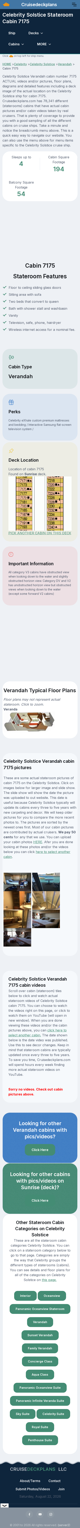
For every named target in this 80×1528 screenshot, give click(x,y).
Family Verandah (40, 1348)
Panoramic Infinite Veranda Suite (40, 1400)
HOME (6, 64)
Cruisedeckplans (38, 4)
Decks (34, 33)
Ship (11, 33)
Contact (54, 1481)
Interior (25, 1295)
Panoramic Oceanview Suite (40, 1387)
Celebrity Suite (53, 1414)
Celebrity (20, 64)
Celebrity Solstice (42, 64)
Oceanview (52, 1295)
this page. (49, 1280)
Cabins (14, 44)
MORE (42, 44)
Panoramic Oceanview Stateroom (40, 1309)
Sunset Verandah (40, 1335)
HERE (37, 842)
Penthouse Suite (40, 1440)
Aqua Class (40, 1374)
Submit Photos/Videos (33, 1489)
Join (61, 1489)
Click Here (40, 1150)
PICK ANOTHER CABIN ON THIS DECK (39, 533)
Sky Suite (23, 1414)
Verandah (65, 64)
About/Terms (30, 1481)
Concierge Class (40, 1361)
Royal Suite (40, 1427)
